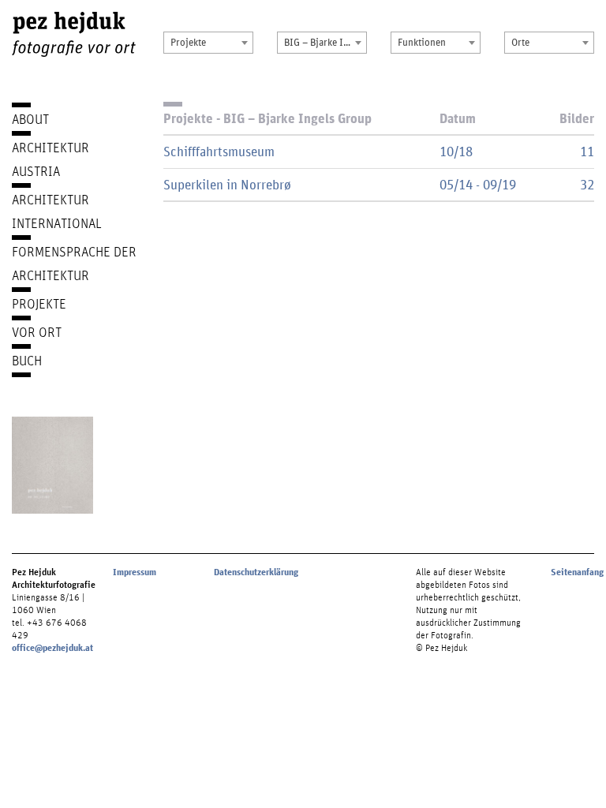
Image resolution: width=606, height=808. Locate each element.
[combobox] (208, 43)
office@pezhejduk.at (52, 648)
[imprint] (52, 465)
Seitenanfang (577, 572)
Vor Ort (37, 332)
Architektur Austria (50, 159)
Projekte (39, 303)
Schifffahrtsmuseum (219, 151)
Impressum (134, 572)
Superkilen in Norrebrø (227, 184)
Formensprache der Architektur (74, 263)
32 (587, 184)
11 (587, 151)
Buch (27, 360)
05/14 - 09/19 (478, 184)
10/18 (456, 151)
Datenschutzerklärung (256, 572)
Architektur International (57, 211)
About (30, 118)
